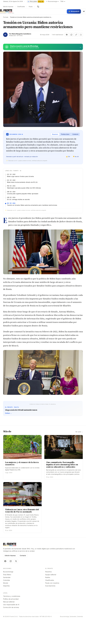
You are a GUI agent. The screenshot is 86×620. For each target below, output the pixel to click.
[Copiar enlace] (76, 35)
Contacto (23, 555)
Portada (5, 17)
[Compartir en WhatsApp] (71, 35)
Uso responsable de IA (11, 604)
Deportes (6, 586)
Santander (7, 577)
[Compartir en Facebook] (67, 35)
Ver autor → (79, 432)
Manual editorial (8, 602)
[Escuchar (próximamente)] (81, 35)
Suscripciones (50, 586)
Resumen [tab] (55, 134)
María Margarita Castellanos (21, 34)
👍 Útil (68, 156)
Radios (47, 577)
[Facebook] (5, 561)
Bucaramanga (8, 572)
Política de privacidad (10, 599)
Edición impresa (8, 6)
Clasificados (21, 6)
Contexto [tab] (75, 134)
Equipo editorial (50, 574)
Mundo (5, 583)
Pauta (30, 6)
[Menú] (84, 11)
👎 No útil (76, 156)
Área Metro (7, 574)
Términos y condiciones (11, 596)
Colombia (6, 580)
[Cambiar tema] (38, 6)
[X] (16, 561)
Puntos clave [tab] (65, 134)
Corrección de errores (11, 607)
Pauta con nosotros (52, 583)
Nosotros (48, 572)
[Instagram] (11, 561)
